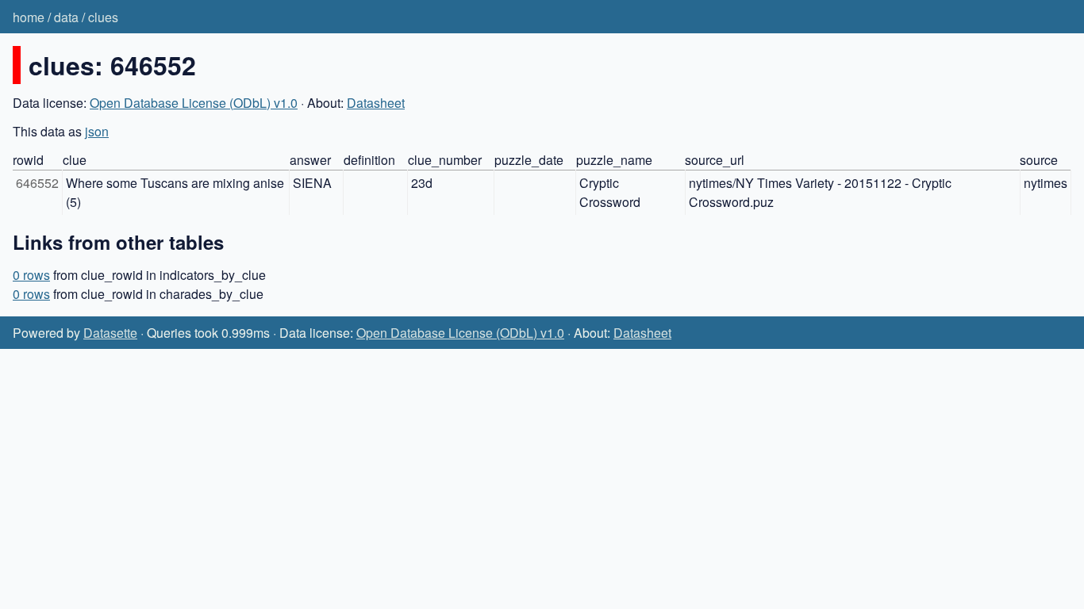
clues (103, 17)
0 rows (31, 275)
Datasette (110, 333)
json (97, 131)
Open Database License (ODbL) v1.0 (194, 103)
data (66, 17)
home (28, 17)
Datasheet (376, 103)
